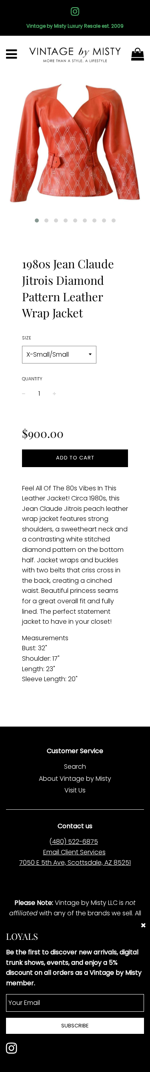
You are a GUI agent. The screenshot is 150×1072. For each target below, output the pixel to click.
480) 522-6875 (75, 841)
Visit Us (75, 790)
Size (26, 338)
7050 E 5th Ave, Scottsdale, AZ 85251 (75, 862)
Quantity (32, 379)
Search (75, 766)
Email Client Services (74, 852)
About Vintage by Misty (75, 778)
